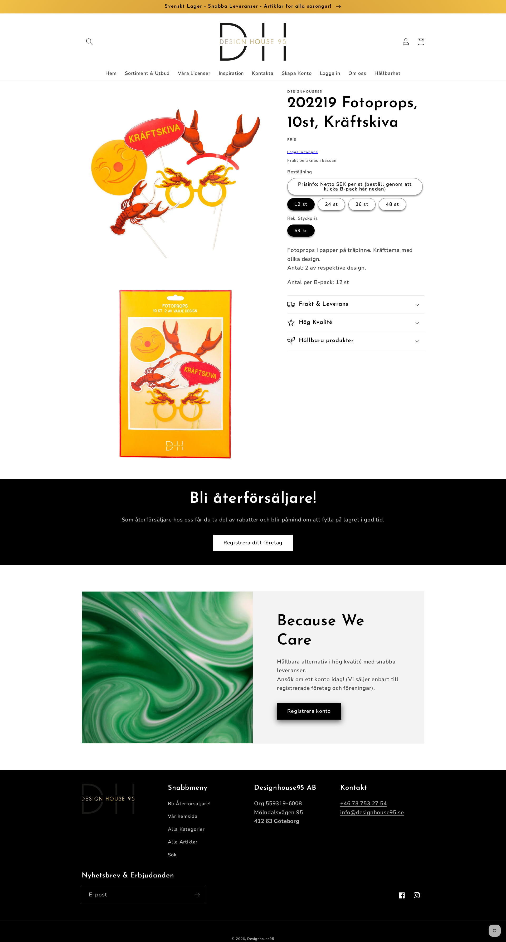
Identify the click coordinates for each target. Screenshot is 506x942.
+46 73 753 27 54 (363, 803)
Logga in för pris (302, 152)
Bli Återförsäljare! (189, 804)
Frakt (292, 160)
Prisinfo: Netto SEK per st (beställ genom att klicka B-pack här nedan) (355, 186)
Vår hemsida (183, 816)
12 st (301, 204)
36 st (362, 204)
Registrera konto (309, 711)
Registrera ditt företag (253, 542)
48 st (392, 204)
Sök (172, 855)
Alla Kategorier (186, 829)
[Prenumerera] (197, 895)
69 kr (301, 230)
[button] (89, 41)
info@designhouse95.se (372, 812)
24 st (331, 204)
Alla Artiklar (183, 842)
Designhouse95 (260, 938)
